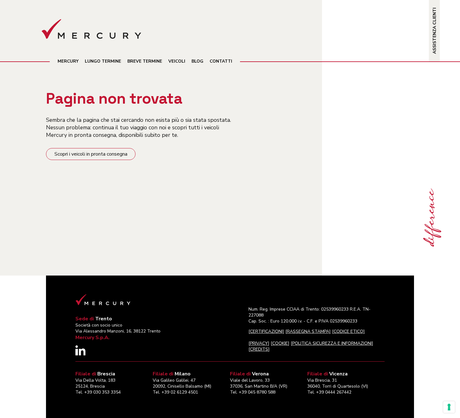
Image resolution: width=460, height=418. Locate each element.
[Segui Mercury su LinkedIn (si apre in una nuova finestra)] (80, 353)
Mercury (68, 61)
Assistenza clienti (434, 31)
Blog (197, 61)
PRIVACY (259, 343)
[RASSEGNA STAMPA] (308, 331)
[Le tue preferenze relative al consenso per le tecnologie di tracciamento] (449, 407)
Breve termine (144, 61)
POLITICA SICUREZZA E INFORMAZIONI (332, 343)
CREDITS (259, 349)
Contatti (221, 61)
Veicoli (176, 61)
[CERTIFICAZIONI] (266, 331)
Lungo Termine (103, 61)
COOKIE (280, 343)
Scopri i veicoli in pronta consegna (90, 154)
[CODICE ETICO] (348, 331)
